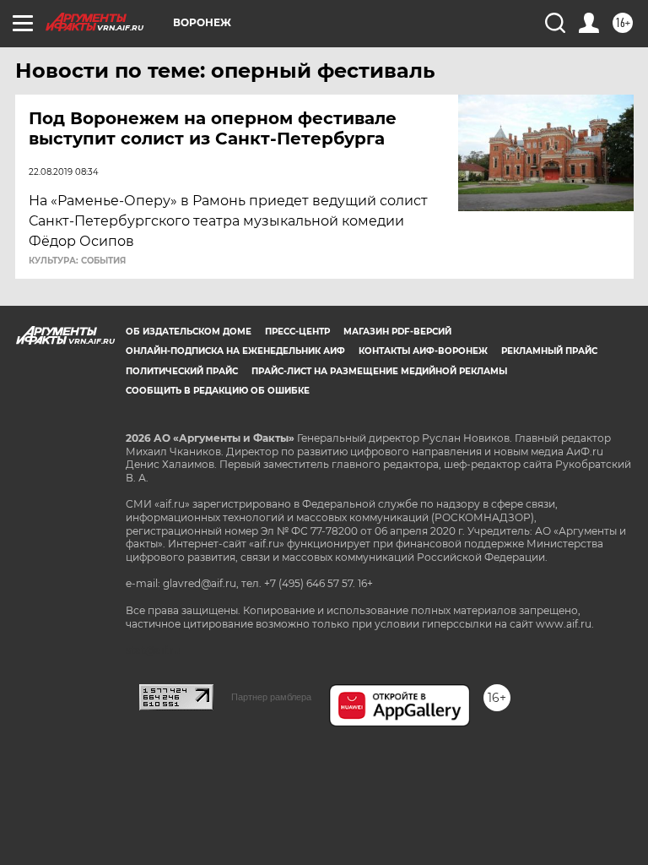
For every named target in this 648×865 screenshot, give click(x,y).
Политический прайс (182, 371)
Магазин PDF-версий (397, 331)
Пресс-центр (297, 331)
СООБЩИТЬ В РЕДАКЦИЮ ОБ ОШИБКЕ (218, 390)
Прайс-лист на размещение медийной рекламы (379, 371)
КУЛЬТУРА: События (77, 261)
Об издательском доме (188, 331)
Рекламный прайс (549, 350)
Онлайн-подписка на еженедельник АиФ (235, 350)
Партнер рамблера (271, 697)
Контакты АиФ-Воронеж (423, 350)
